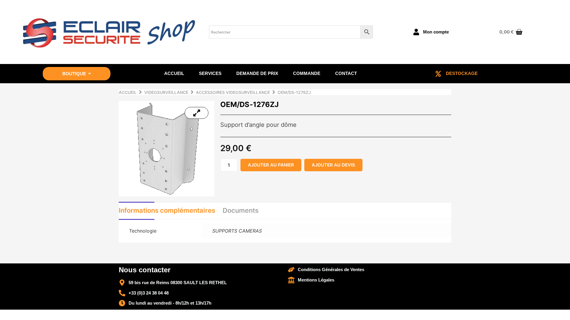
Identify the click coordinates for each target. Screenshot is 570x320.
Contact (346, 73)
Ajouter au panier (271, 165)
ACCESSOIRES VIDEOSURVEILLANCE (233, 92)
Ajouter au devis (333, 165)
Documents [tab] (241, 210)
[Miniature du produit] (196, 113)
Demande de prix (257, 73)
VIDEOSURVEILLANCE (166, 92)
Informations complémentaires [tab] (167, 210)
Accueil (174, 73)
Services (210, 73)
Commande (306, 73)
